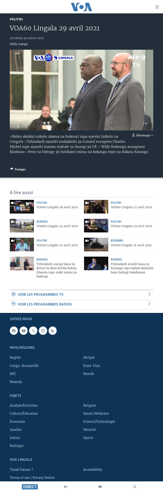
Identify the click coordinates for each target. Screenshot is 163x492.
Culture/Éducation (24, 414)
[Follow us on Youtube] (24, 331)
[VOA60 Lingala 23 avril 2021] (96, 225)
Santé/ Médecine (96, 414)
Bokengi (42, 222)
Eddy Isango (19, 44)
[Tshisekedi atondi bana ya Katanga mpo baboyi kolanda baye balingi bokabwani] (96, 263)
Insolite (16, 430)
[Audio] (65, 486)
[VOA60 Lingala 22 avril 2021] (22, 244)
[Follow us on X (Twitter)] (33, 331)
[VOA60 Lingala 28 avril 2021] (22, 206)
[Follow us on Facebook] (14, 331)
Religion (89, 405)
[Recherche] (134, 486)
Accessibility (92, 470)
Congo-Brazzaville (24, 366)
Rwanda (16, 382)
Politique (17, 446)
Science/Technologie (99, 422)
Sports (88, 438)
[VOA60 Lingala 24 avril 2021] (22, 225)
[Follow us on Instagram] (43, 331)
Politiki (16, 19)
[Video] (100, 486)
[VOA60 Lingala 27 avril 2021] (96, 206)
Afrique (89, 358)
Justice (15, 438)
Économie (17, 422)
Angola (15, 358)
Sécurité (89, 430)
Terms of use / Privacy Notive (32, 478)
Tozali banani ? (21, 470)
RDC (13, 374)
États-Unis (91, 366)
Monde (88, 374)
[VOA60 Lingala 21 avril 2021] (96, 244)
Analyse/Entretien (24, 405)
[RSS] (53, 331)
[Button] (18, 170)
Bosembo (117, 240)
